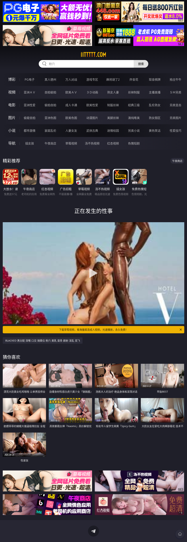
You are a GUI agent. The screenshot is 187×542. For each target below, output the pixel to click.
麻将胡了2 (113, 80)
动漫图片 (92, 118)
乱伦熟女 (155, 105)
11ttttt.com (93, 54)
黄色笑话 (155, 131)
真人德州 (50, 80)
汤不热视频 (92, 143)
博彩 (12, 79)
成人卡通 (71, 105)
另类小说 (134, 131)
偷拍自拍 (50, 105)
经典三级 (134, 105)
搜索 (141, 64)
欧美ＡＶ (71, 92)
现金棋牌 (155, 80)
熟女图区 (155, 118)
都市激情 (29, 131)
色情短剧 (134, 143)
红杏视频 (113, 143)
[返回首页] (179, 534)
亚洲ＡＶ (29, 92)
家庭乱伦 (50, 131)
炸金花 (133, 80)
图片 (12, 117)
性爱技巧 (175, 131)
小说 (12, 130)
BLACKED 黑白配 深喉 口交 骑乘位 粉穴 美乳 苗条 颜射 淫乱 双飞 (42, 340)
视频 (12, 92)
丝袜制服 (134, 92)
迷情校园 (113, 131)
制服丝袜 (113, 105)
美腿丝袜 (113, 118)
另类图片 (175, 118)
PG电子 (30, 80)
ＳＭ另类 (175, 92)
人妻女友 (71, 131)
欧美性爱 (92, 105)
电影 (12, 105)
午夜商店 (50, 143)
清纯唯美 (134, 118)
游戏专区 (92, 80)
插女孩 (29, 143)
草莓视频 (71, 143)
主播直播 (155, 92)
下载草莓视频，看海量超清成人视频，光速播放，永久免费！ (93, 329)
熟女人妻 (113, 92)
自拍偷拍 (50, 92)
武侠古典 (92, 131)
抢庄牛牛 (175, 80)
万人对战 (71, 80)
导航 (12, 143)
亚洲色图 (50, 118)
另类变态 (175, 105)
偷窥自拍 (29, 118)
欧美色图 (71, 118)
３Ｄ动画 (92, 92)
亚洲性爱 (29, 105)
